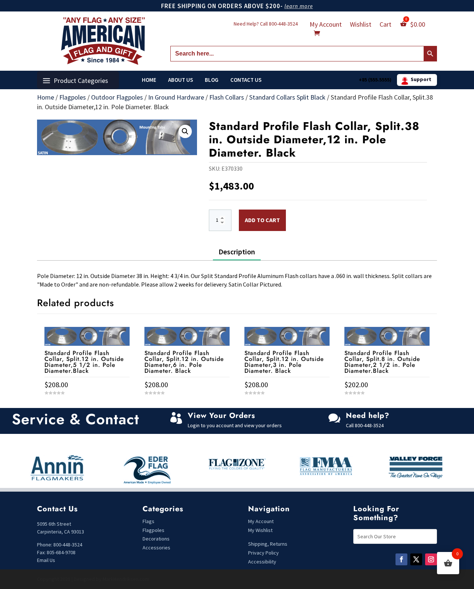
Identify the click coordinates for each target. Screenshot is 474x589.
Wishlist (360, 25)
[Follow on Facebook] (401, 559)
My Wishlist (260, 530)
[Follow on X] (416, 559)
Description (236, 251)
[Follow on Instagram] (431, 559)
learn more (298, 6)
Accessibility (262, 561)
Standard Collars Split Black (287, 97)
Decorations (156, 538)
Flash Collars (226, 97)
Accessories (156, 547)
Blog (211, 80)
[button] (185, 131)
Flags (148, 521)
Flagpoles (72, 97)
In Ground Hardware (176, 97)
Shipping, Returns (267, 544)
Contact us (245, 80)
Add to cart (262, 220)
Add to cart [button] (87, 407)
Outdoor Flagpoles (117, 97)
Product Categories (81, 80)
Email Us (46, 560)
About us (180, 80)
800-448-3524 (283, 23)
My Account (326, 25)
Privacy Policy (263, 552)
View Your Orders (221, 415)
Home (149, 80)
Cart (385, 25)
